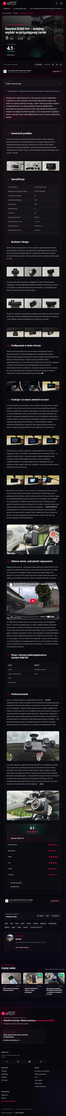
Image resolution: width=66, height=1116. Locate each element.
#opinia (13, 927)
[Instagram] (18, 1062)
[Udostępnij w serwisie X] (57, 64)
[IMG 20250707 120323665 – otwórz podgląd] (15, 164)
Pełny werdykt (10, 55)
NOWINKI (4, 1071)
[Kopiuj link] (60, 64)
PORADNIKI (4, 1074)
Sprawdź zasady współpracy (11, 1040)
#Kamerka (35, 923)
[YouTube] (29, 1062)
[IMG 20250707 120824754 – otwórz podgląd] (32, 302)
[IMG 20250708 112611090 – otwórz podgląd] (32, 479)
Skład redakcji (38, 1080)
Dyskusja (39, 64)
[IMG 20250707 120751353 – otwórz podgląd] (50, 302)
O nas (36, 1077)
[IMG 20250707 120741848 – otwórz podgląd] (15, 270)
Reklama (3, 1098)
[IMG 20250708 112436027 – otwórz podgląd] (15, 479)
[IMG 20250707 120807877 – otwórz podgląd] (32, 270)
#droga (16, 923)
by (19, 1112)
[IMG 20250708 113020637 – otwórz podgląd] (50, 439)
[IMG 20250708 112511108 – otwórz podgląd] (50, 479)
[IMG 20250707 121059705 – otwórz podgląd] (32, 331)
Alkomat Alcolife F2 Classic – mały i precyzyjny (31, 990)
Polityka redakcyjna (40, 1086)
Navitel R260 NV (51, 507)
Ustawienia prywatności (7, 1112)
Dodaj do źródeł (56, 71)
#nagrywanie (43, 923)
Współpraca (4, 1095)
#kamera (29, 923)
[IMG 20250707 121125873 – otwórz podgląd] (15, 331)
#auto (11, 923)
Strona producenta (16, 883)
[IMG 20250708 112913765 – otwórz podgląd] (32, 439)
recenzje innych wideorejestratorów (25, 114)
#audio (6, 923)
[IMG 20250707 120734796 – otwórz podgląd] (15, 302)
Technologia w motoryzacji (27, 13)
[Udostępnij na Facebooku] (53, 64)
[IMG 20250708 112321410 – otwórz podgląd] (15, 385)
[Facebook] (6, 1062)
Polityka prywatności (40, 1074)
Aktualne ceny (14, 886)
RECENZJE (15, 13)
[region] (33, 210)
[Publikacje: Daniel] (10, 941)
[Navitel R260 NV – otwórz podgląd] (33, 538)
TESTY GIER (4, 1080)
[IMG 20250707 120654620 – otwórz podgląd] (50, 164)
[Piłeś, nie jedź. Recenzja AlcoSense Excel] (11, 978)
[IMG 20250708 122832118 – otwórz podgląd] (32, 385)
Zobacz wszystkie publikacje (22, 947)
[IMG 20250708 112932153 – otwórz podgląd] (15, 439)
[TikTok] (40, 1062)
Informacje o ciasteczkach (42, 1071)
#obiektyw (7, 927)
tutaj (41, 784)
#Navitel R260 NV (52, 923)
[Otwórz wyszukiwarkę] (57, 3)
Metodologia (38, 1083)
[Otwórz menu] (61, 3)
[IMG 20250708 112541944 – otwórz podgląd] (50, 385)
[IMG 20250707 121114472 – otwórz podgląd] (50, 331)
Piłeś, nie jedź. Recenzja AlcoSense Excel (11, 989)
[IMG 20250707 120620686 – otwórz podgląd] (32, 164)
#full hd (22, 923)
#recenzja (25, 927)
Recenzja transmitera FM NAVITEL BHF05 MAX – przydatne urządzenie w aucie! (54, 991)
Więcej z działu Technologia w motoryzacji (55, 969)
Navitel (47, 700)
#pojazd (19, 927)
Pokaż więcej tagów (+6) (36, 927)
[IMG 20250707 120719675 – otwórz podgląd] (50, 270)
